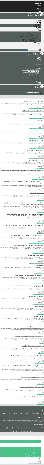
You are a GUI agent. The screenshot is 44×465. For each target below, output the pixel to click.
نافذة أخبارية (31, 108)
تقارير (40, 23)
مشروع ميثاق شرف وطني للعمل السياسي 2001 (30, 70)
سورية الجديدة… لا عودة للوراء (36, 255)
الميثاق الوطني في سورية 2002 (33, 71)
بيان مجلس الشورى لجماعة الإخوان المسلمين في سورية (29, 245)
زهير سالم (40, 351)
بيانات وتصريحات (37, 21)
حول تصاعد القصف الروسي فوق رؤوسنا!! (33, 346)
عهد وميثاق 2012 (36, 38)
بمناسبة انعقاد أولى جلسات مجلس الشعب (32, 121)
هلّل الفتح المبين (39, 306)
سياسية (41, 343)
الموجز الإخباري (34, 26)
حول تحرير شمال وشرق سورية (35, 130)
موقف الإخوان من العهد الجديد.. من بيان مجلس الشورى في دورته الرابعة (25, 225)
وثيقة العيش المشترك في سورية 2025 (32, 41)
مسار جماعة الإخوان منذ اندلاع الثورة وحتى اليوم (31, 377)
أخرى (39, 108)
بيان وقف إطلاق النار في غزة (36, 160)
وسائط (39, 44)
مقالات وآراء (39, 22)
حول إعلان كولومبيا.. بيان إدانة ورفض (34, 101)
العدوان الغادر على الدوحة (37, 193)
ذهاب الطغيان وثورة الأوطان (36, 140)
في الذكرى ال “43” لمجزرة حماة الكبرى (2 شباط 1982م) (29, 275)
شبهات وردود (38, 43)
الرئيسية (39, 20)
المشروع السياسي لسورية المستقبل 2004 (31, 72)
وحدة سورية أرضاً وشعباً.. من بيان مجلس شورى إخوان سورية (27, 235)
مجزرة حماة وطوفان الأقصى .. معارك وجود (32, 397)
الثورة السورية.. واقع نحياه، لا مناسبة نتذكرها (32, 387)
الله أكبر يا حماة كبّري (38, 316)
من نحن (39, 83)
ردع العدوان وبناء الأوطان (37, 326)
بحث (27, 49)
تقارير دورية (37, 25)
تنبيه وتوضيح (40, 265)
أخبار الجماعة (38, 28)
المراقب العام (38, 3)
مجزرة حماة (38, 1)
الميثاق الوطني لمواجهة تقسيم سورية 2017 (31, 39)
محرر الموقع (40, 116)
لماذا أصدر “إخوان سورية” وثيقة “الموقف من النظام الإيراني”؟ (27, 356)
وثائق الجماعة (38, 30)
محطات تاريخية (38, 29)
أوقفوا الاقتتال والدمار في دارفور (35, 150)
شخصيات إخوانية (37, 42)
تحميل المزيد (40, 404)
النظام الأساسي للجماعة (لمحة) (33, 69)
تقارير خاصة (37, 24)
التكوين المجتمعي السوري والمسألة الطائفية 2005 (29, 36)
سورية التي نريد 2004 (35, 73)
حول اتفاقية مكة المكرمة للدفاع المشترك (33, 111)
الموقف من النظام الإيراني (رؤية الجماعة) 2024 (30, 40)
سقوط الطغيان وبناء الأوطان (36, 296)
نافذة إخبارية (38, 27)
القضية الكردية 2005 (35, 37)
